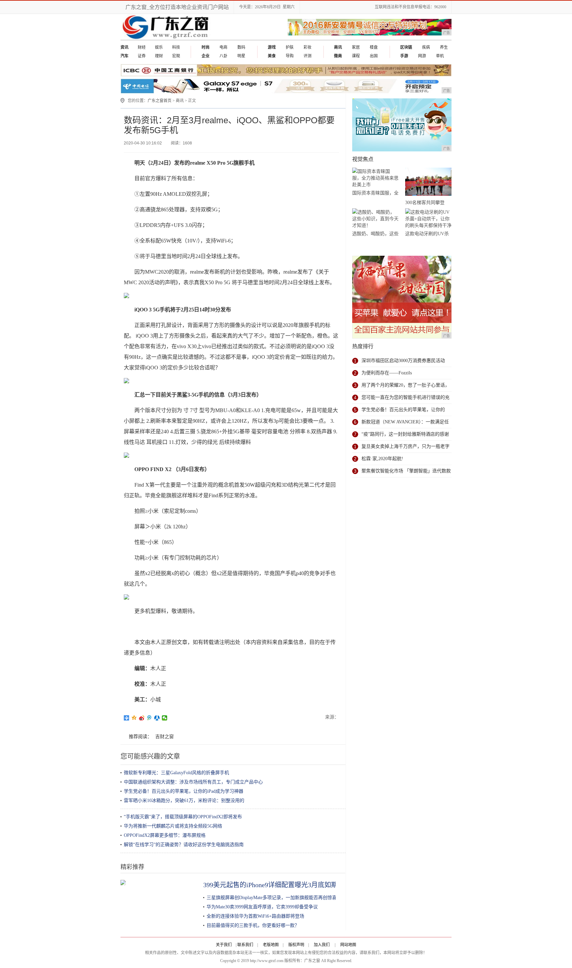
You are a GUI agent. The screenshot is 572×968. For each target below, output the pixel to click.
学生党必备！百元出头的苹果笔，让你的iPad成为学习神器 (183, 791)
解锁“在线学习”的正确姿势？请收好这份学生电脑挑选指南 (184, 844)
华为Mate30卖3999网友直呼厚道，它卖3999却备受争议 (262, 906)
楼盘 (374, 47)
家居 (356, 47)
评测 (307, 56)
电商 (223, 47)
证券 (142, 56)
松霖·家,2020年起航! (382, 458)
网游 (422, 56)
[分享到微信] (164, 718)
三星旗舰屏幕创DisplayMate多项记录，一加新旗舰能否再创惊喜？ (274, 897)
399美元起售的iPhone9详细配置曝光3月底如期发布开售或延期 (293, 884)
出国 (374, 56)
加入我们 (322, 944)
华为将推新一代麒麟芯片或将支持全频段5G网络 (173, 826)
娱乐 (159, 47)
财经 (142, 47)
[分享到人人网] (157, 718)
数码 (241, 47)
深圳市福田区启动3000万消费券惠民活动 (403, 360)
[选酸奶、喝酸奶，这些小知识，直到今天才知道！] (375, 218)
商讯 (180, 100)
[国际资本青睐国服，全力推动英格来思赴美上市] (375, 178)
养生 (444, 47)
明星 (241, 56)
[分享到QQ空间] (134, 718)
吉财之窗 (164, 736)
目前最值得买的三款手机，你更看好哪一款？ (253, 925)
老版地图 (271, 944)
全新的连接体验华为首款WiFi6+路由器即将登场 (255, 916)
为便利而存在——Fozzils (386, 372)
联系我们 (245, 944)
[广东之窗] (166, 38)
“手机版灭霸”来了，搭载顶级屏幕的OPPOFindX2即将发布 (183, 816)
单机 (440, 56)
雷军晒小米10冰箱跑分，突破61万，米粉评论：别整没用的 (184, 800)
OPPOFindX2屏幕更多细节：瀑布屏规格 (165, 835)
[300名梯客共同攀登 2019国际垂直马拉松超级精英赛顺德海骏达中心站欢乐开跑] (428, 183)
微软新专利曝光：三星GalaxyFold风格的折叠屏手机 (176, 772)
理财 (159, 56)
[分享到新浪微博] (142, 718)
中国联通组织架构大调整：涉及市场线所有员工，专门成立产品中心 (193, 782)
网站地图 (348, 944)
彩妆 (307, 47)
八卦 (223, 56)
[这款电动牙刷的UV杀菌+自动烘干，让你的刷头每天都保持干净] (428, 218)
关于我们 (224, 944)
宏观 (176, 56)
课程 (356, 56)
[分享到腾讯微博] (149, 718)
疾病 (426, 47)
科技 (176, 47)
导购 (290, 56)
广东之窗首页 (159, 100)
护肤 (290, 47)
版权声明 (296, 944)
